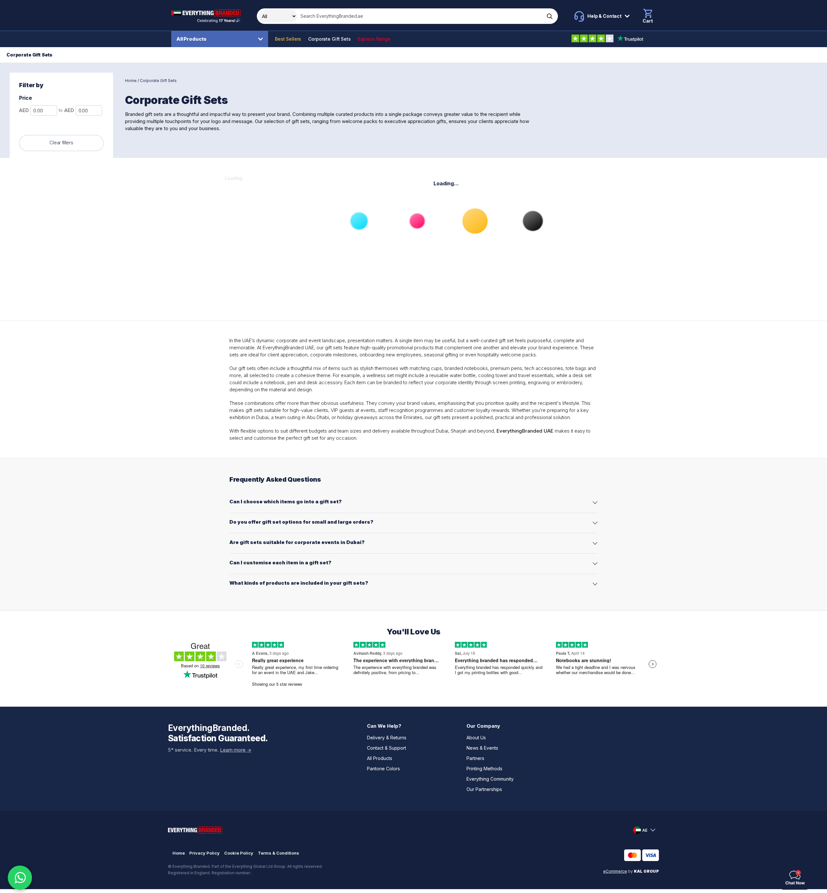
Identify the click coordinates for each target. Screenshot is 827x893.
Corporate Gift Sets (329, 39)
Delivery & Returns (386, 737)
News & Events (482, 748)
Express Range (374, 39)
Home (131, 80)
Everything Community (490, 779)
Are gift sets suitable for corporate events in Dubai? (297, 542)
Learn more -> (235, 750)
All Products (191, 39)
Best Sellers (288, 39)
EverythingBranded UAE (525, 431)
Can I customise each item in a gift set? (280, 562)
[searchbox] (420, 16)
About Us (476, 737)
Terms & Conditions (278, 853)
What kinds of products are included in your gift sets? (298, 583)
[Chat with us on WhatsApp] (20, 878)
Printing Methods (484, 768)
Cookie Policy (238, 853)
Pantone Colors (383, 768)
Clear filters (61, 142)
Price (25, 98)
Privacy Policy (204, 853)
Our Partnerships (484, 789)
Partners (475, 758)
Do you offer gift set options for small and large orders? (301, 522)
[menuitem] (221, 39)
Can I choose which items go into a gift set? (285, 501)
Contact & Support (386, 748)
